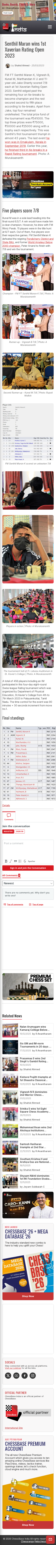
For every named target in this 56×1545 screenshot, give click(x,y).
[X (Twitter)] (8, 1375)
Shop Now (28, 1296)
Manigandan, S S (23, 767)
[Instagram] (33, 1375)
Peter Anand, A (22, 795)
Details (6, 805)
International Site (14, 1428)
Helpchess (40, 1541)
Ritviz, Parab (21, 749)
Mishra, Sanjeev (23, 763)
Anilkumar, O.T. (22, 770)
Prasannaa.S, (21, 753)
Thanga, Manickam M (25, 784)
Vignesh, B (20, 735)
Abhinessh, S (21, 798)
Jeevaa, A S (20, 781)
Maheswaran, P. (22, 760)
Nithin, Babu (21, 756)
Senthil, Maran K (23, 731)
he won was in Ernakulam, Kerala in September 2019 (27, 142)
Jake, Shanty (21, 745)
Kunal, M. (20, 738)
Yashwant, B (21, 791)
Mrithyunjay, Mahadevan (26, 788)
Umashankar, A (22, 774)
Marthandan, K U (23, 742)
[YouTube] (16, 1375)
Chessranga (27, 1541)
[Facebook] (24, 1375)
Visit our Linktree (13, 1368)
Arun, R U (20, 777)
